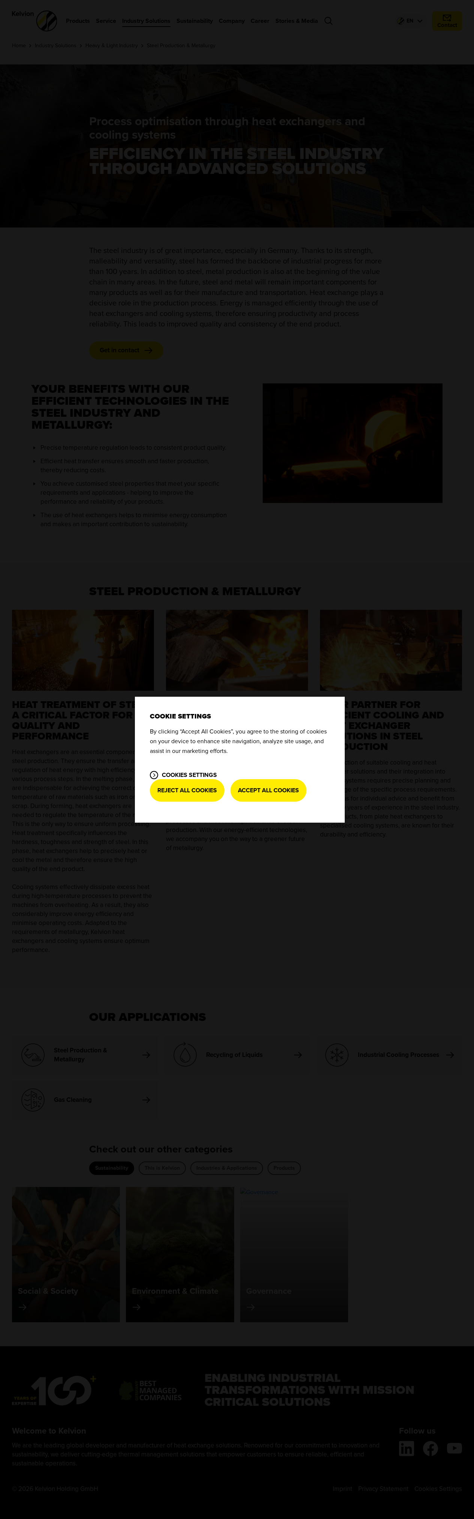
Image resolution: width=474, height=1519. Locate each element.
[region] (240, 760)
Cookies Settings (189, 775)
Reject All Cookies (187, 790)
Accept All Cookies (268, 790)
